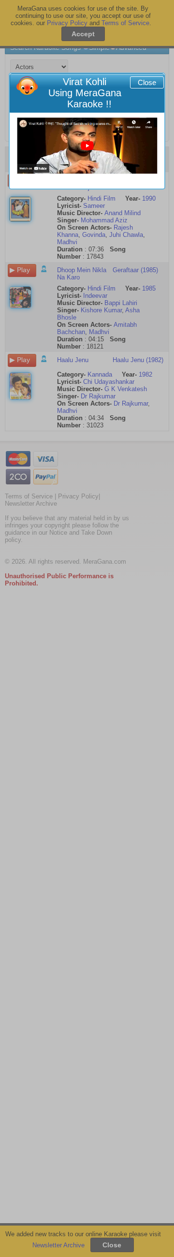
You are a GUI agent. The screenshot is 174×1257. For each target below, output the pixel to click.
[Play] (87, 145)
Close (147, 82)
